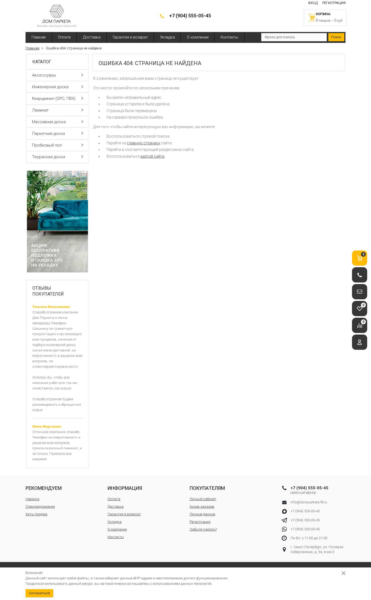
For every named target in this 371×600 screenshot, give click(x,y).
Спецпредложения (40, 506)
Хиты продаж (37, 514)
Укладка (167, 37)
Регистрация (334, 3)
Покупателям (207, 488)
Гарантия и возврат (130, 37)
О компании (197, 37)
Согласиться (39, 593)
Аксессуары (44, 75)
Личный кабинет (203, 499)
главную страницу (143, 143)
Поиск (336, 37)
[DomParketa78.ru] (56, 14)
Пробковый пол (47, 145)
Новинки (32, 499)
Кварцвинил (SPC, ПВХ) (54, 98)
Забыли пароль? (203, 529)
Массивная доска (49, 121)
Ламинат (40, 110)
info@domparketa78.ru (309, 502)
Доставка (91, 37)
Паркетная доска (48, 133)
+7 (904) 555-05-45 (190, 15)
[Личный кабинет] (359, 342)
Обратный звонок (303, 492)
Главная (39, 37)
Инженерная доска (50, 86)
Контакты (229, 37)
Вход (313, 3)
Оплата (64, 37)
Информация (125, 488)
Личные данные (202, 514)
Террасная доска (48, 156)
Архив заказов (202, 506)
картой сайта (152, 156)
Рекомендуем (44, 488)
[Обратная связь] (359, 291)
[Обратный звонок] (359, 275)
